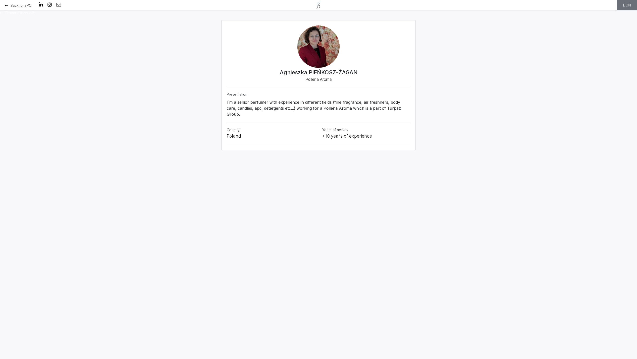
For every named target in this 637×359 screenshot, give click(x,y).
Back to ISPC (20, 5)
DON (627, 5)
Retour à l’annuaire (20, 13)
